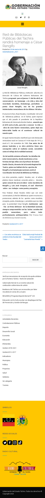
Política (5, 364)
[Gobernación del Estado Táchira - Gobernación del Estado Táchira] (22, 6)
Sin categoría (7, 381)
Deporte (6, 327)
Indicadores (7, 356)
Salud (5, 373)
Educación (6, 340)
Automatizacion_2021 (10, 52)
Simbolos (6, 377)
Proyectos (6, 369)
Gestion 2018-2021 (9, 348)
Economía (6, 336)
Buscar (5, 256)
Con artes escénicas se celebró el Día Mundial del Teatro (12, 237)
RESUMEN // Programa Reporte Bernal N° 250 (19, 296)
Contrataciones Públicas (11, 323)
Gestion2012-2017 (16, 224)
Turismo (5, 385)
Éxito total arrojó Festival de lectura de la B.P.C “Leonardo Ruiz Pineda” (32, 237)
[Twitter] (21, 17)
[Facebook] (24, 17)
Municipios (6, 360)
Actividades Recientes (10, 319)
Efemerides (7, 344)
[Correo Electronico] (16, 17)
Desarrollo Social (9, 331)
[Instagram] (29, 17)
